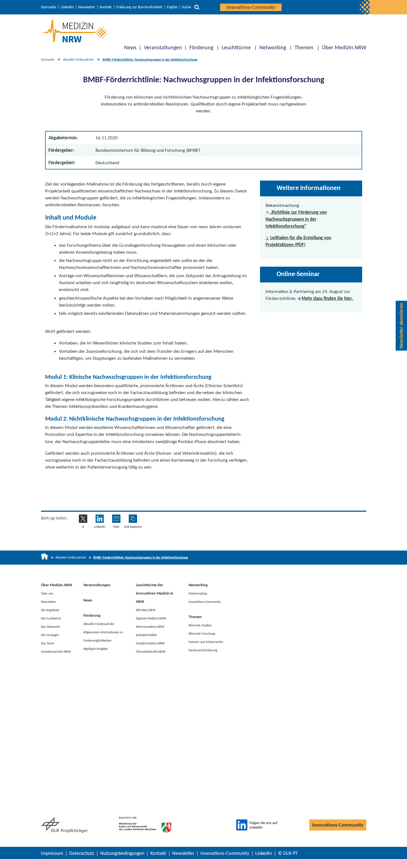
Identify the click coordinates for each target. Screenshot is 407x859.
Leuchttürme (236, 47)
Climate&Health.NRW (151, 652)
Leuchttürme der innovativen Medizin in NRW (154, 593)
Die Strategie (50, 635)
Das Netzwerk (50, 627)
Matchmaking (198, 593)
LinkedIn (67, 7)
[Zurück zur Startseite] (74, 31)
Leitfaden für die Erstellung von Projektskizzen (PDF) (298, 241)
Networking (272, 47)
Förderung (201, 47)
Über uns (47, 593)
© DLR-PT (288, 853)
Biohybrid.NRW (146, 635)
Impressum (52, 853)
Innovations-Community (250, 7)
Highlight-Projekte (95, 649)
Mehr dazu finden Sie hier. (327, 298)
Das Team (47, 643)
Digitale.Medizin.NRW (151, 618)
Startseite (48, 7)
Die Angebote (50, 610)
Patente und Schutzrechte (206, 642)
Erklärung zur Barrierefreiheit (139, 7)
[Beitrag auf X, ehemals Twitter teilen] (83, 519)
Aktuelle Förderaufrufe (78, 59)
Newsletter (86, 7)
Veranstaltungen (163, 47)
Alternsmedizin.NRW (150, 627)
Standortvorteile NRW (56, 652)
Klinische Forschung (202, 634)
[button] (133, 519)
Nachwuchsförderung (203, 650)
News (130, 47)
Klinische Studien (200, 625)
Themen (304, 47)
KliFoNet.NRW (146, 610)
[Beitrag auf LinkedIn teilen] (100, 519)
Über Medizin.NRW (344, 47)
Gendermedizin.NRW (150, 643)
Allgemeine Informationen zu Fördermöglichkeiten (103, 636)
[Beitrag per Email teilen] (116, 519)
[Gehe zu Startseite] (44, 557)
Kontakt (106, 7)
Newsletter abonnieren (401, 325)
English (172, 7)
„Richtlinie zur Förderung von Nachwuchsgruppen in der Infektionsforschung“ (296, 219)
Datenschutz (81, 853)
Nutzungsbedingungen (122, 853)
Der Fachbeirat (51, 618)
